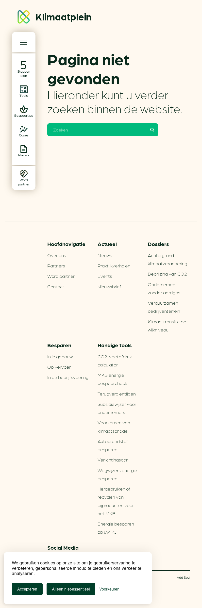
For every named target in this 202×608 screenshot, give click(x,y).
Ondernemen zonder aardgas (164, 288)
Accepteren (27, 589)
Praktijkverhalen (114, 265)
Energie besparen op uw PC (116, 527)
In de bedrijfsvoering (67, 377)
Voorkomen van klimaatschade (114, 426)
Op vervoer (59, 366)
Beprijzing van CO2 (167, 273)
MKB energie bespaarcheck (112, 379)
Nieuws (105, 255)
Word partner (61, 276)
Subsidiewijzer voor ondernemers (117, 408)
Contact (55, 286)
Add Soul (183, 577)
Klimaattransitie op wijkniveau (167, 325)
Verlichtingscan (113, 459)
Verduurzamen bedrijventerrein (164, 306)
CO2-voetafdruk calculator (115, 360)
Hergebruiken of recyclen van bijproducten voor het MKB (116, 501)
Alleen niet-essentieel (71, 589)
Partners (56, 265)
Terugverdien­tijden (117, 393)
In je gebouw (60, 356)
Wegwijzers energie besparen (117, 474)
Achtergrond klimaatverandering (167, 259)
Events (105, 276)
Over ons (56, 255)
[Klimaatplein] (23, 18)
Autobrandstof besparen (113, 445)
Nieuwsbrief (109, 286)
